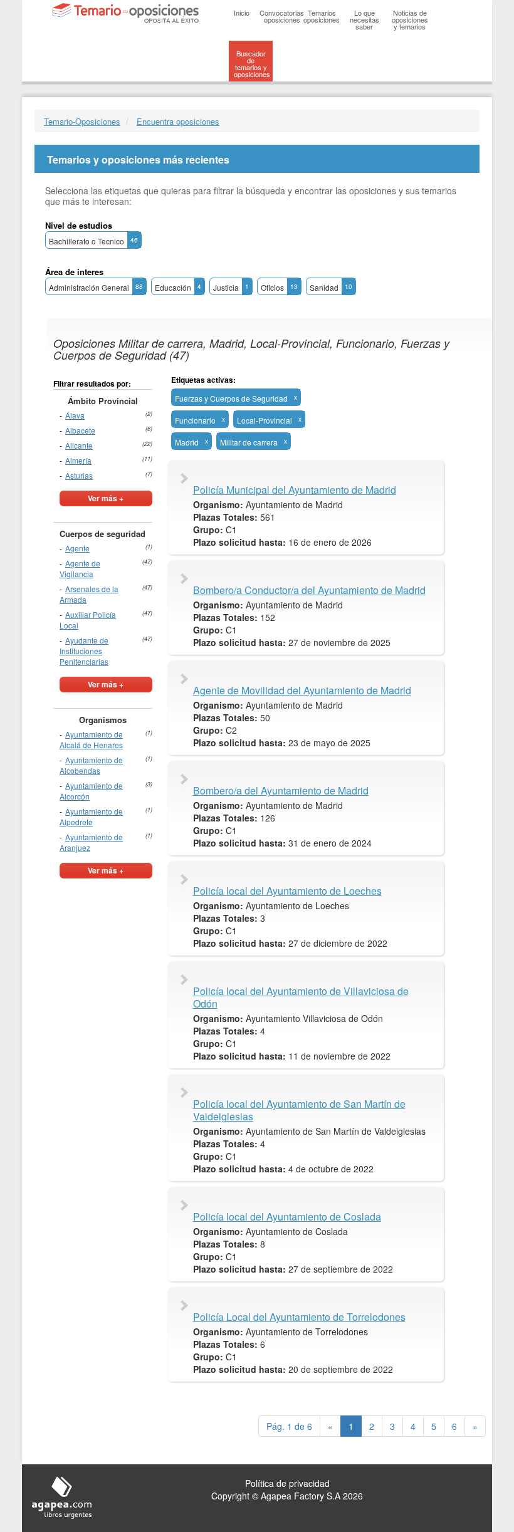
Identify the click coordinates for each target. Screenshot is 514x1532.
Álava (75, 415)
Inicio (241, 13)
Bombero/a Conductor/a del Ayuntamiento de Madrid (309, 590)
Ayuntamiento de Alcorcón (91, 790)
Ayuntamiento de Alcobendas (91, 765)
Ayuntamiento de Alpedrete (91, 816)
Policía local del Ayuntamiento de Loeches (287, 891)
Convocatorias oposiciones (282, 16)
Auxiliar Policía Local (88, 619)
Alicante (79, 445)
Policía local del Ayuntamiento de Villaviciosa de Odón (301, 997)
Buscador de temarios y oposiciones (252, 63)
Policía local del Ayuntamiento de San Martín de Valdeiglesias (299, 1110)
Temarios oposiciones (321, 16)
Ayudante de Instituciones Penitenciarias (84, 651)
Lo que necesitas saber (364, 19)
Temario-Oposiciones (82, 121)
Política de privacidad (287, 1483)
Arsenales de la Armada (89, 594)
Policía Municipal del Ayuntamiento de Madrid (294, 490)
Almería (78, 460)
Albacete (80, 430)
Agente (77, 548)
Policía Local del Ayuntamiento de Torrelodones (299, 1317)
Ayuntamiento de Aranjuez (91, 842)
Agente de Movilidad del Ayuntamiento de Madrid (302, 690)
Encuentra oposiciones (178, 121)
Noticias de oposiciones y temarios (410, 19)
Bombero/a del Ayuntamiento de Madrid (281, 790)
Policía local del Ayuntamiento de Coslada (287, 1217)
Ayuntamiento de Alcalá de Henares (91, 739)
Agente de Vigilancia (80, 568)
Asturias (79, 475)
